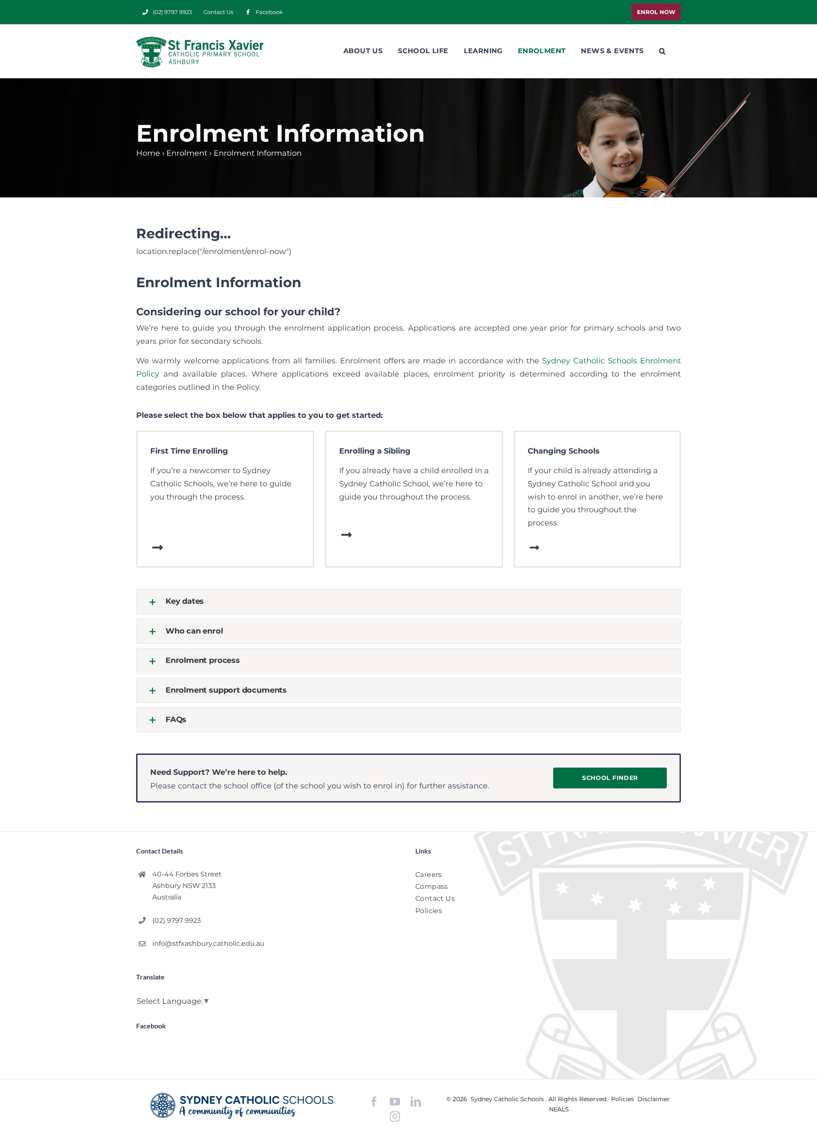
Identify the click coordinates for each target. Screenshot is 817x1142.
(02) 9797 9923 (176, 920)
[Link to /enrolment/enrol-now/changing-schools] (534, 547)
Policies (623, 1099)
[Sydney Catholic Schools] (242, 1105)
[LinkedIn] (416, 1101)
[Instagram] (395, 1116)
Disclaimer (653, 1099)
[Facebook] (374, 1101)
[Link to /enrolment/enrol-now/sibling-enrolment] (346, 535)
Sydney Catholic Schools (508, 1099)
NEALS (559, 1109)
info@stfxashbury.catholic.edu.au (208, 943)
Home (148, 153)
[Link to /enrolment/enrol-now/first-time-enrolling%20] (157, 548)
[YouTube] (395, 1101)
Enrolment (186, 153)
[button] (662, 51)
